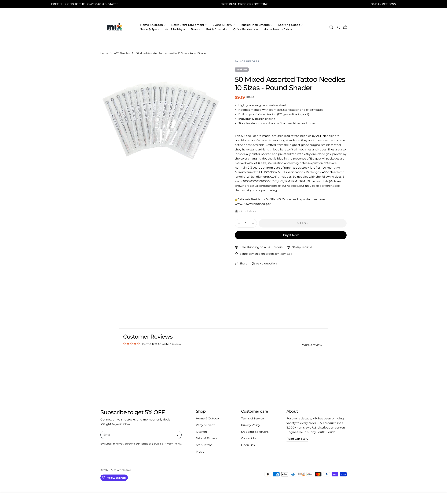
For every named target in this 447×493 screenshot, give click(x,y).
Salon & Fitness (206, 438)
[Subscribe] (177, 434)
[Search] (331, 27)
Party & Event (205, 425)
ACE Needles (122, 53)
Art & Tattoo (204, 445)
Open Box (248, 445)
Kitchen (201, 431)
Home (104, 53)
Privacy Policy (172, 443)
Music (200, 451)
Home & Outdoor (208, 418)
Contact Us (249, 438)
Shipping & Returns (255, 431)
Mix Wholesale (121, 470)
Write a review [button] (312, 345)
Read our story (297, 438)
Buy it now (291, 235)
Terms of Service (151, 443)
